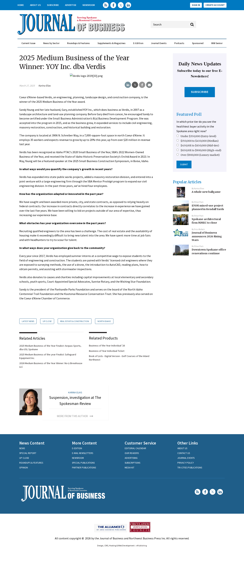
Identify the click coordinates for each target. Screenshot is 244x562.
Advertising (131, 457)
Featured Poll (189, 114)
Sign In (196, 5)
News (22, 448)
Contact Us (183, 453)
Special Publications (83, 462)
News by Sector (51, 43)
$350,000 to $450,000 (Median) (200, 140)
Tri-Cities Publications (189, 467)
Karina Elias (44, 85)
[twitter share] (135, 85)
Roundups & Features (78, 43)
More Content (84, 443)
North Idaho (104, 321)
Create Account (215, 5)
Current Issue (28, 43)
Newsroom (89, 5)
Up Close (47, 321)
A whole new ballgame (206, 191)
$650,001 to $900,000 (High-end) (201, 150)
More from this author (72, 416)
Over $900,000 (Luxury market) (200, 155)
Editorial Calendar (135, 448)
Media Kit (129, 467)
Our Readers (132, 453)
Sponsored (197, 43)
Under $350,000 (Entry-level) (198, 136)
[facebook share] (142, 85)
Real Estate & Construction (74, 321)
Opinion (23, 467)
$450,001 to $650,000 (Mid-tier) (200, 145)
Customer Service (140, 443)
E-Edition (138, 43)
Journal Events (158, 43)
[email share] (149, 85)
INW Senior (217, 43)
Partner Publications (84, 467)
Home (21, 5)
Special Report (27, 453)
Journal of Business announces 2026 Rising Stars (207, 236)
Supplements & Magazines (111, 43)
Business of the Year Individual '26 (107, 345)
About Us (35, 5)
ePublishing (141, 545)
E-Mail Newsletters (82, 453)
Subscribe (53, 5)
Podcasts (179, 43)
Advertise (70, 5)
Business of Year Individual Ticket (106, 350)
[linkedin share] (128, 85)
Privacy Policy (185, 462)
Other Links (187, 443)
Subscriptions (132, 462)
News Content (31, 443)
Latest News (28, 321)
